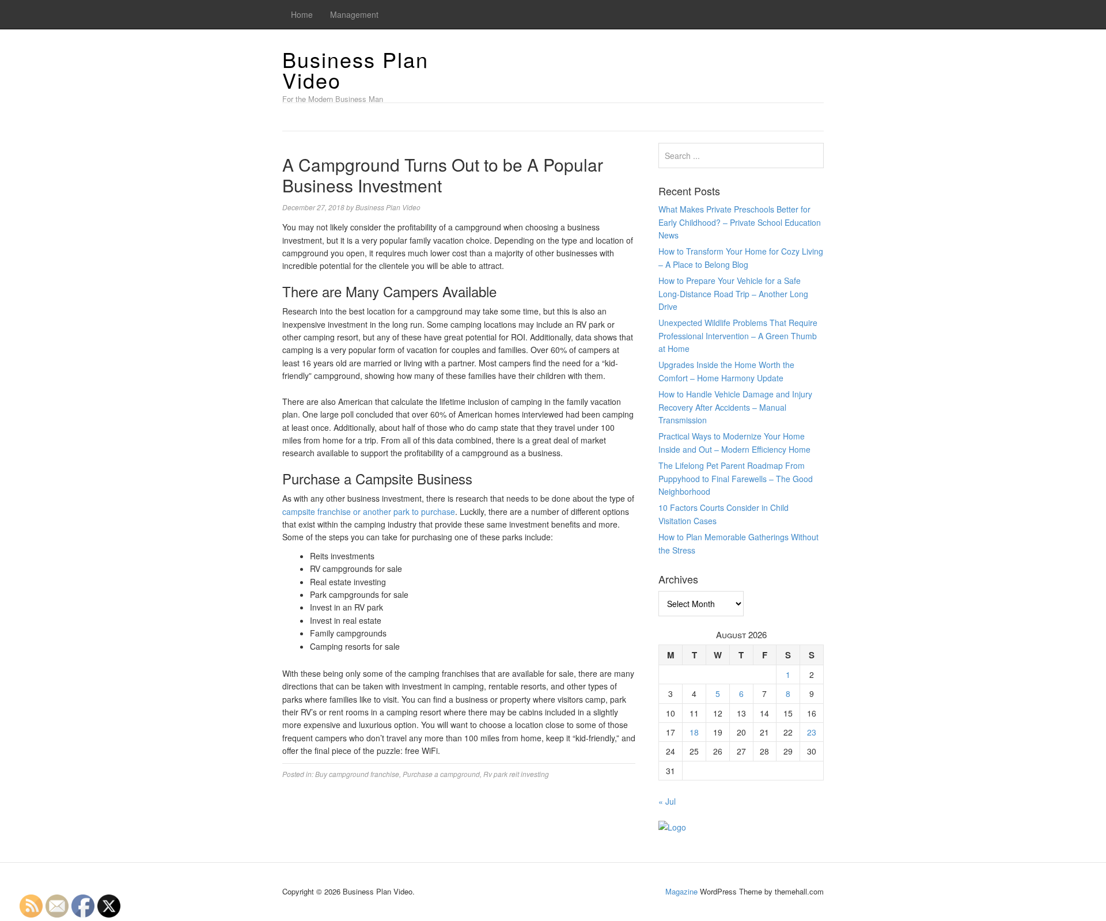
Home (302, 14)
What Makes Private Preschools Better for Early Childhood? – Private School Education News (739, 222)
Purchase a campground (441, 774)
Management (354, 14)
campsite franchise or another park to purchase (368, 511)
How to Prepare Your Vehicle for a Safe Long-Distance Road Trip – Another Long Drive (733, 293)
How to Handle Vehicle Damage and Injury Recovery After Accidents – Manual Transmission (735, 407)
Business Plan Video (355, 69)
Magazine (681, 891)
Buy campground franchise (357, 774)
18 (694, 732)
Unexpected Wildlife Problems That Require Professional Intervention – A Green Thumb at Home (737, 335)
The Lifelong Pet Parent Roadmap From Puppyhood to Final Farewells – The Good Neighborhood (735, 478)
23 (811, 732)
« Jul (667, 801)
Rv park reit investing (516, 774)
